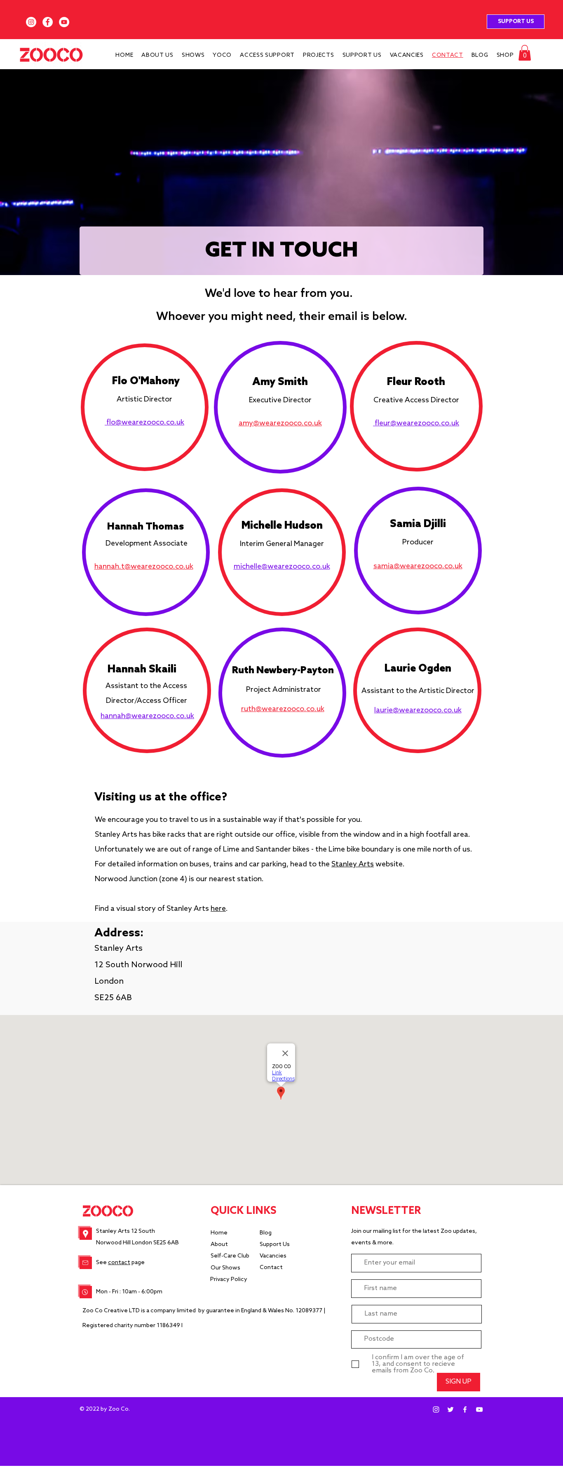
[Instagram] (31, 22)
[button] (524, 53)
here (218, 908)
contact (119, 1262)
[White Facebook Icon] (465, 1409)
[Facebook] (47, 22)
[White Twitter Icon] (450, 1409)
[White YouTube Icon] (479, 1409)
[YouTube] (64, 22)
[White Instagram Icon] (436, 1409)
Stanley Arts (352, 864)
